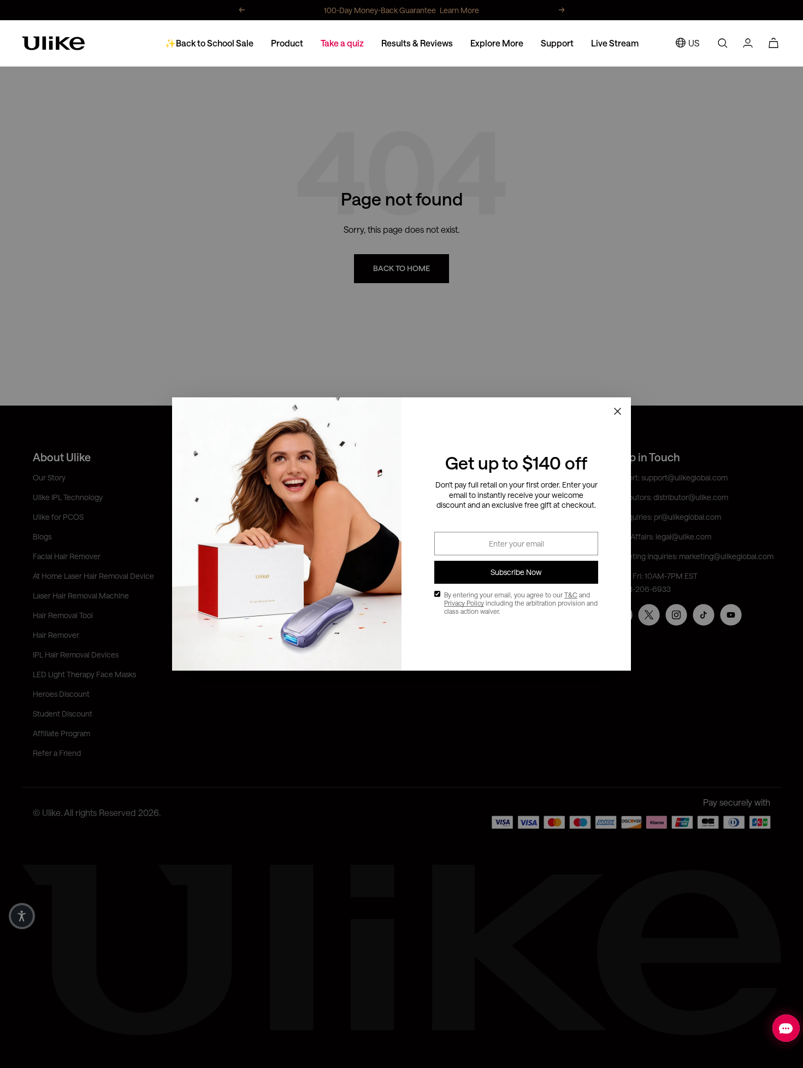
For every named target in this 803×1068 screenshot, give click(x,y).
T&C (570, 594)
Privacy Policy (464, 603)
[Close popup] (617, 411)
